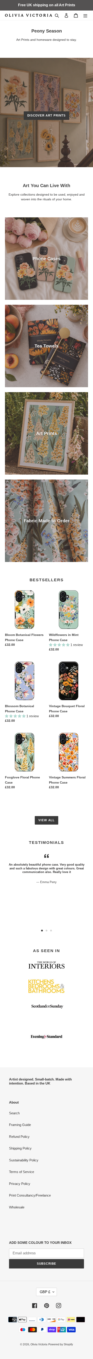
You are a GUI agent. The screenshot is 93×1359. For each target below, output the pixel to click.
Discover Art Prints (46, 115)
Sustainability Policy (23, 1160)
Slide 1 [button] (42, 930)
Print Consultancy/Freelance (30, 1195)
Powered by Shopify (60, 1344)
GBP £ (45, 1292)
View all (46, 820)
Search (14, 1113)
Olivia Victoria (38, 1344)
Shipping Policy (20, 1148)
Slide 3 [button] (51, 930)
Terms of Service (21, 1172)
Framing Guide (20, 1125)
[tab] (42, 930)
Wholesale (16, 1207)
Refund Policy (19, 1137)
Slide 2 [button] (46, 930)
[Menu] (85, 15)
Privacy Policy (19, 1184)
